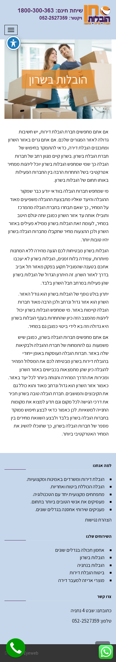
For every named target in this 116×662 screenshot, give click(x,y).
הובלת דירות (52, 131)
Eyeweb (30, 653)
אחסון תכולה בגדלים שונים (79, 550)
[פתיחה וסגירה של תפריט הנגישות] (13, 43)
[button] (58, 79)
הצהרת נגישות (98, 519)
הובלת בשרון (85, 156)
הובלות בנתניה (90, 565)
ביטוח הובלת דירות (87, 572)
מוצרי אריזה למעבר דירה (81, 580)
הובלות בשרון (92, 557)
